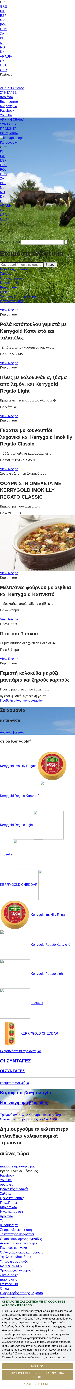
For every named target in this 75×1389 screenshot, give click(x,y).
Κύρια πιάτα (8, 287)
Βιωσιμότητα (9, 101)
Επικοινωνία (9, 1284)
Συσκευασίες (9, 1275)
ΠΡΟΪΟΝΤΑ (8, 128)
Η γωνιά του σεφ (11, 301)
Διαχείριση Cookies (37, 1384)
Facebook (7, 110)
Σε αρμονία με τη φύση (16, 1229)
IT (1, 201)
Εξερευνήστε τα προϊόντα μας (21, 1051)
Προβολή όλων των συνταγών (21, 700)
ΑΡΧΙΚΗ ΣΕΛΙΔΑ (12, 88)
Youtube (6, 115)
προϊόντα (6, 97)
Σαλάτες (5, 273)
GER (3, 70)
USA (3, 65)
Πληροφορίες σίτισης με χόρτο (21, 1293)
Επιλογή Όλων (37, 1366)
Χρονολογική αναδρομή (16, 1270)
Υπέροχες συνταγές (14, 1261)
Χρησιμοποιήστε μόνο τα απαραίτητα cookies (37, 1375)
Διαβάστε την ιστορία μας (17, 1166)
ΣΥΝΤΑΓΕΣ (8, 92)
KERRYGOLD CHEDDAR (19, 884)
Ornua (4, 1288)
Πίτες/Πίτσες (9, 283)
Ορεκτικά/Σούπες (12, 278)
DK (2, 52)
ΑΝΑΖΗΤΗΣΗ (10, 242)
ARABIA (6, 56)
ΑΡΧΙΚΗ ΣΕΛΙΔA (12, 119)
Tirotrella (6, 854)
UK (2, 61)
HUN (3, 29)
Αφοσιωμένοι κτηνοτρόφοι (18, 1243)
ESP (3, 15)
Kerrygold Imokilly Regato (18, 766)
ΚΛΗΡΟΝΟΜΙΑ (11, 1266)
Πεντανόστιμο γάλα (13, 1247)
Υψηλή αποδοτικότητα (15, 1257)
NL (2, 43)
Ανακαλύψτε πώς (12, 732)
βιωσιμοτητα (9, 1225)
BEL (3, 38)
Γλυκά (4, 292)
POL (3, 24)
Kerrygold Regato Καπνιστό (19, 795)
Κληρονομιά (8, 106)
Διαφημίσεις (8, 1279)
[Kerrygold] (12, 138)
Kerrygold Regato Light (16, 825)
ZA (2, 34)
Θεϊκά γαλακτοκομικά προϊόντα (21, 1252)
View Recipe (9, 310)
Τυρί (3, 1220)
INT (2, 151)
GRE (3, 6)
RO (2, 47)
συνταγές (6, 1184)
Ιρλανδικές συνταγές (14, 269)
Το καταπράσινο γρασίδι (17, 1234)
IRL (2, 11)
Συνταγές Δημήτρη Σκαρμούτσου (23, 296)
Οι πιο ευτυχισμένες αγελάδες (21, 1239)
